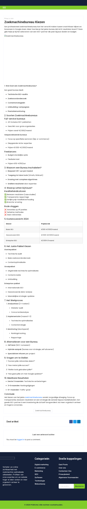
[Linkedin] (24, 491)
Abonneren (79, 486)
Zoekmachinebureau (43, 411)
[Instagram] (11, 491)
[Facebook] (5, 491)
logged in (20, 439)
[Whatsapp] (17, 491)
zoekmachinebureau (33, 397)
